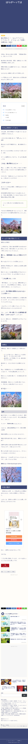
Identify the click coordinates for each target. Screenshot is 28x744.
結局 (8, 117)
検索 (2, 693)
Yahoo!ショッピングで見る (14, 543)
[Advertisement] (14, 18)
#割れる (10, 571)
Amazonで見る (14, 536)
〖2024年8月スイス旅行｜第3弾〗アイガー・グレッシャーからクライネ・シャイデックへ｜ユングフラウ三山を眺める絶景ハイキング (13, 702)
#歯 (14, 571)
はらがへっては (14, 2)
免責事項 (18, 740)
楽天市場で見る (14, 539)
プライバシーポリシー (11, 740)
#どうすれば (4, 571)
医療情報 (3, 35)
